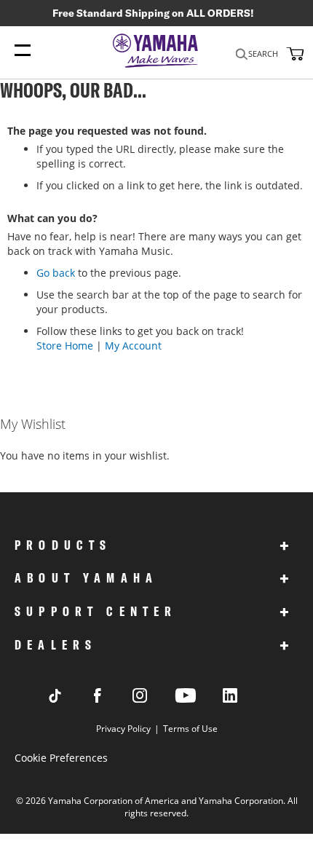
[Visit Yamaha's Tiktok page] (69, 699)
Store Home (64, 345)
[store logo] (156, 51)
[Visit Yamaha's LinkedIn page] (244, 699)
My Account (133, 345)
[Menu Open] (22, 50)
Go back (55, 273)
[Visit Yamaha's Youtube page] (199, 701)
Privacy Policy (123, 728)
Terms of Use (190, 728)
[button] (293, 53)
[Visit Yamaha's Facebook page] (111, 699)
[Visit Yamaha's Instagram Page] (153, 699)
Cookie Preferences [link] (61, 758)
